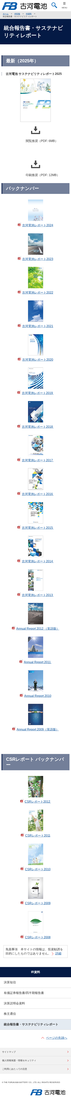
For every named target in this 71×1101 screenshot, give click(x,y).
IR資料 (29, 14)
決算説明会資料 (14, 1003)
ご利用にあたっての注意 (14, 1069)
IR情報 (17, 14)
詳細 (58, 953)
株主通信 (10, 1013)
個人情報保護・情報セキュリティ (19, 1060)
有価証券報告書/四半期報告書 (24, 992)
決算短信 (10, 982)
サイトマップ (9, 1052)
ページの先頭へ (56, 1037)
